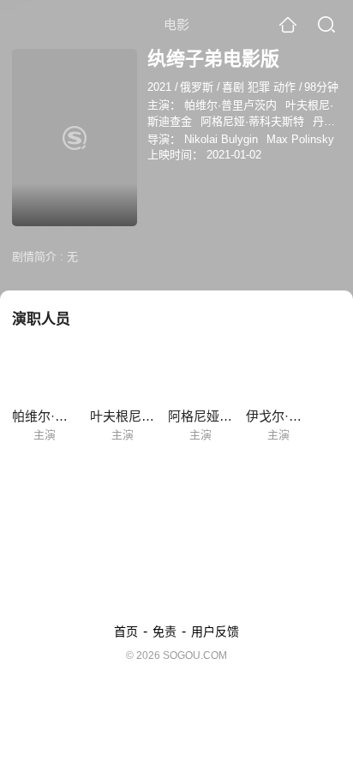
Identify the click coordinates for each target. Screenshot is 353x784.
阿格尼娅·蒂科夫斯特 (252, 121)
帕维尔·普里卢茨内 (230, 105)
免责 (164, 631)
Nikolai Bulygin (221, 139)
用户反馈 (215, 631)
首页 (126, 631)
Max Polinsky (300, 139)
